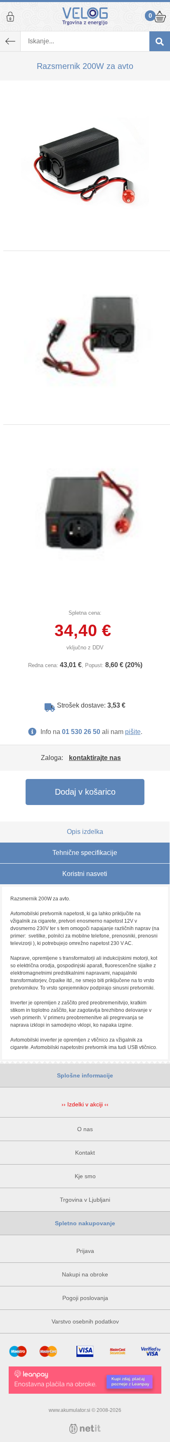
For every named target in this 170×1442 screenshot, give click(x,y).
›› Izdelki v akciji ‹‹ (85, 1104)
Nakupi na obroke (85, 1274)
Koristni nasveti (84, 873)
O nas (85, 1129)
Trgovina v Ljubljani (85, 1199)
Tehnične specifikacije (84, 852)
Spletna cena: (85, 613)
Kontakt (85, 1152)
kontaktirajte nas (95, 757)
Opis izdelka (85, 831)
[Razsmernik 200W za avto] (85, 166)
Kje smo (85, 1176)
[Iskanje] (159, 41)
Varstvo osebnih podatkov (85, 1321)
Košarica (159, 16)
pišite (133, 731)
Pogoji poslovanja (85, 1298)
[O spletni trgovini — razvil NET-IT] (85, 1429)
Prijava (10, 16)
